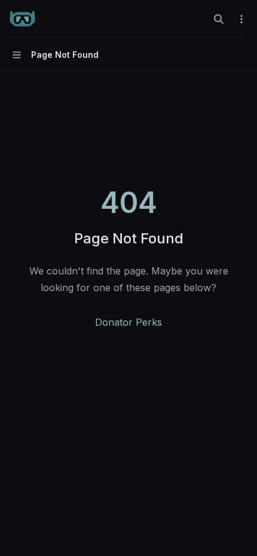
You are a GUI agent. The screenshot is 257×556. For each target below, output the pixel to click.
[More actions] (241, 19)
